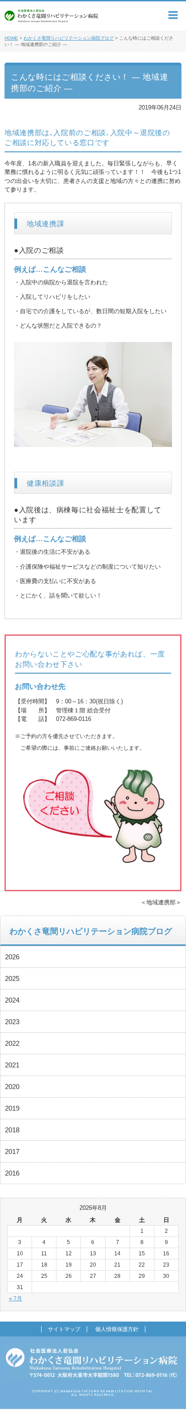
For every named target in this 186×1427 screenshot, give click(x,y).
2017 (12, 1151)
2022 (12, 1043)
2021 (12, 1065)
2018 (12, 1130)
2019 (12, 1108)
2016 (12, 1173)
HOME (11, 38)
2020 (12, 1086)
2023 (12, 1022)
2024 (12, 1000)
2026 (12, 957)
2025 (12, 978)
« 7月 (15, 1298)
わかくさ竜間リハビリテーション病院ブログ (68, 38)
